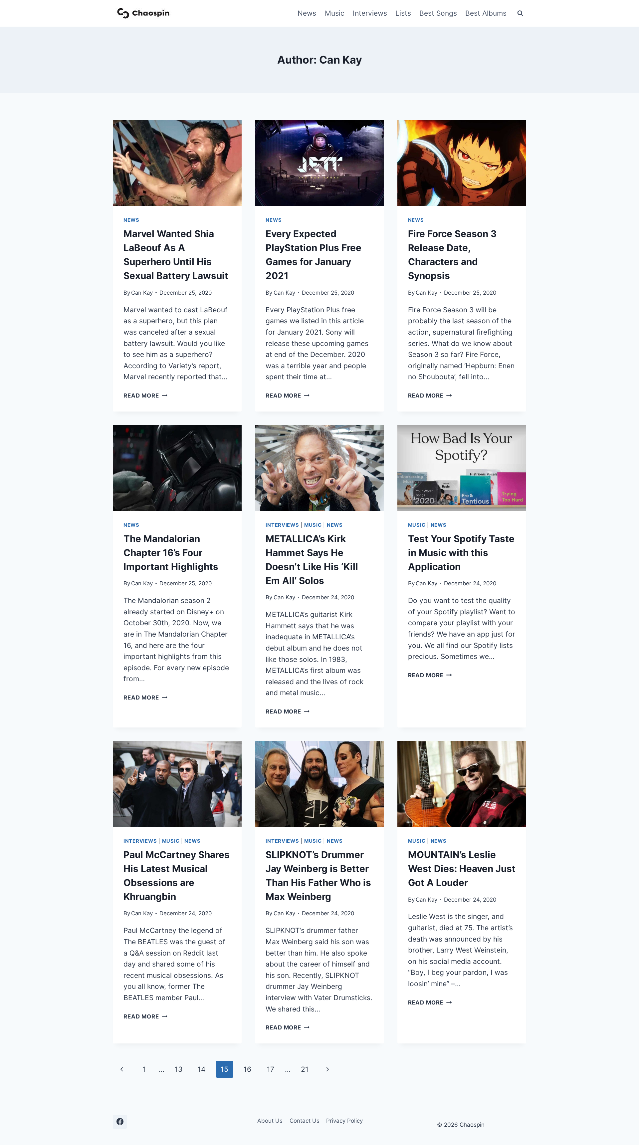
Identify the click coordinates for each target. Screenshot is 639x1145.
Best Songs (438, 13)
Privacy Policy (344, 1120)
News (307, 13)
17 (270, 1069)
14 (201, 1069)
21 (305, 1069)
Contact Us (305, 1120)
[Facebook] (120, 1122)
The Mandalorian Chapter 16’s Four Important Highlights (170, 552)
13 (178, 1069)
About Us (270, 1120)
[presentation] (177, 163)
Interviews (370, 13)
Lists (403, 13)
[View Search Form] (520, 13)
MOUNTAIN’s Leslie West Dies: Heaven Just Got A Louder (462, 868)
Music (334, 13)
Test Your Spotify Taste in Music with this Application (461, 552)
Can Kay (142, 292)
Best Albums (486, 13)
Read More (145, 395)
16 (247, 1069)
